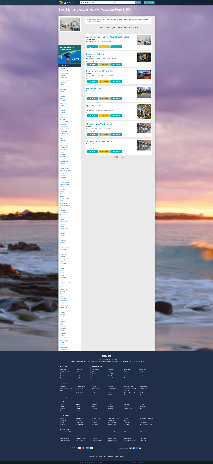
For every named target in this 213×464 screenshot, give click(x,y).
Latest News (63, 375)
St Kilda (62, 422)
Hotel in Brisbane (64, 438)
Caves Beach (63, 307)
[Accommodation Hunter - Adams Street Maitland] (144, 40)
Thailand (126, 378)
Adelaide (62, 406)
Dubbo (62, 219)
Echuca (62, 335)
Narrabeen (63, 96)
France (110, 371)
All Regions (63, 386)
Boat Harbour (64, 133)
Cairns (125, 406)
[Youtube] (140, 448)
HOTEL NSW (106, 355)
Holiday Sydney (128, 434)
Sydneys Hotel (143, 436)
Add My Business (64, 371)
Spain (125, 371)
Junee (62, 238)
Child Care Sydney (144, 432)
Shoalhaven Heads (65, 170)
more (120, 157)
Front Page (78, 373)
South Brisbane (112, 422)
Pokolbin (62, 101)
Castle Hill (63, 119)
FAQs (61, 378)
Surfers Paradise (96, 418)
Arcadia (62, 154)
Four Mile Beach (112, 424)
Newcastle (63, 149)
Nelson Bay (63, 108)
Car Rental (94, 438)
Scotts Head (63, 326)
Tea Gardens (63, 266)
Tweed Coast (143, 395)
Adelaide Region (64, 397)
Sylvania (62, 214)
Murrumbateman (65, 80)
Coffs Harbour (64, 180)
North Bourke (64, 305)
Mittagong (63, 115)
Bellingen (63, 277)
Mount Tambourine (65, 410)
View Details (116, 47)
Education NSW (80, 434)
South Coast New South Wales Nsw (130, 389)
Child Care (126, 432)
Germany (141, 371)
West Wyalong (64, 184)
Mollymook (63, 77)
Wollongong (63, 131)
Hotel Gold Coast (80, 438)
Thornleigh (63, 254)
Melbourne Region (128, 386)
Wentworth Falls (65, 282)
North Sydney (64, 228)
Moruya (62, 321)
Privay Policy (79, 378)
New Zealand (142, 369)
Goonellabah (63, 103)
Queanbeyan (63, 286)
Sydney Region (144, 386)
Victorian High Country (130, 392)
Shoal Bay (63, 98)
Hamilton (62, 273)
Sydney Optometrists (65, 440)
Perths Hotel (127, 436)
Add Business (150, 2)
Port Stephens (95, 392)
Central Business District (146, 418)
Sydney (62, 152)
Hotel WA (62, 436)
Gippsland (126, 395)
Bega (61, 261)
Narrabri (62, 233)
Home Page (63, 369)
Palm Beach (63, 300)
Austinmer (63, 212)
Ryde (61, 324)
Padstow (62, 345)
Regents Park (64, 347)
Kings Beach (95, 422)
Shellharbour (63, 203)
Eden (61, 142)
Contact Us (79, 369)
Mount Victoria (64, 168)
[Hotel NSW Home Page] (145, 2)
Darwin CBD (95, 420)
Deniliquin (63, 317)
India (140, 373)
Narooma (63, 224)
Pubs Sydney (143, 438)
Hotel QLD (142, 434)
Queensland (111, 386)
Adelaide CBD (63, 420)
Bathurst (62, 140)
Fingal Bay (63, 263)
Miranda (62, 110)
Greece (94, 375)
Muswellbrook (64, 221)
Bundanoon (63, 124)
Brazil (125, 373)
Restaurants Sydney (97, 440)
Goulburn (63, 156)
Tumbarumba (63, 284)
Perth (109, 404)
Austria (141, 375)
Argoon (62, 314)
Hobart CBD (127, 420)
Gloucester (63, 210)
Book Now (105, 47)
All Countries (95, 369)
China (116, 456)
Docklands (62, 424)
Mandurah (110, 408)
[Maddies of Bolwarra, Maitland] (144, 57)
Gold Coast (127, 404)
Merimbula (63, 177)
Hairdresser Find (96, 434)
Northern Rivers (96, 388)
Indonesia (110, 378)
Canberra (78, 406)
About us (78, 371)
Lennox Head (64, 87)
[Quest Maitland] (144, 113)
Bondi (141, 420)
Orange (62, 173)
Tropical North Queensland (111, 393)
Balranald (63, 328)
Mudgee (62, 135)
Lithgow (62, 275)
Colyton (62, 293)
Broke (62, 270)
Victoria (94, 386)
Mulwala (62, 201)
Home (61, 13)
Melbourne (94, 404)
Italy (93, 371)
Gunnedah (63, 333)
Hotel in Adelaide (96, 436)
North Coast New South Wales (66, 389)
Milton (62, 303)
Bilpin (62, 191)
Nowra (62, 207)
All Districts (63, 418)
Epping (62, 296)
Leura (62, 226)
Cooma (62, 268)
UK (97, 456)
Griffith (62, 217)
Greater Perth (79, 392)
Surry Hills (126, 424)
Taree (62, 319)
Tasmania (142, 390)
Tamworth (63, 240)
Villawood (63, 349)
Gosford (62, 279)
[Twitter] (133, 448)
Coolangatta (127, 422)
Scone (62, 196)
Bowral (62, 84)
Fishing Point (64, 122)
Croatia (94, 373)
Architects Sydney (80, 432)
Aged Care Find (112, 438)
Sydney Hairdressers (113, 434)
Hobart (141, 408)
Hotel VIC (78, 436)
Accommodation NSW (65, 432)
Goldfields (78, 397)
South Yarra (95, 424)
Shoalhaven (143, 392)
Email (93, 47)
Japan (93, 378)
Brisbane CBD (111, 420)
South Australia (112, 388)
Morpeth (62, 117)
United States (127, 369)
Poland (110, 375)
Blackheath (63, 331)
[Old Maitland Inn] (144, 92)
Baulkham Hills (64, 166)
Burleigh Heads (80, 424)
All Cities (62, 404)
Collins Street (79, 422)
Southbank (126, 418)
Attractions (95, 432)
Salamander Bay (64, 73)
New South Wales (80, 386)
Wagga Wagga (64, 182)
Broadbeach (79, 420)
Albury (62, 235)
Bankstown (63, 249)
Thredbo (62, 112)
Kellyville (63, 82)
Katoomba (63, 245)
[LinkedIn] (130, 448)
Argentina (142, 378)
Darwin (93, 406)
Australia (110, 369)
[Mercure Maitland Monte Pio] (144, 74)
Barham (62, 256)
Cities (66, 13)
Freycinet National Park (146, 424)
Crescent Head (64, 129)
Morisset (62, 68)
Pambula (62, 138)
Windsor (62, 75)
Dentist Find (63, 434)
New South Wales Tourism (112, 441)
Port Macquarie (64, 198)
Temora (62, 312)
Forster (62, 163)
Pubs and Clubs (80, 440)
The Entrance (64, 126)
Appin (62, 310)
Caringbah (63, 189)
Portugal (126, 375)
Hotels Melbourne (112, 436)
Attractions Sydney (113, 432)
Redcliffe (78, 408)
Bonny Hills (63, 147)
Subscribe (78, 375)
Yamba (62, 105)
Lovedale (62, 91)
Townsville (94, 408)
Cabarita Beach (64, 145)
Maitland (71, 13)
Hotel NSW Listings (138, 462)
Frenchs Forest (64, 247)
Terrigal (62, 94)
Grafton (62, 252)
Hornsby (62, 242)
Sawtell (62, 194)
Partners (62, 373)
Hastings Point (64, 259)
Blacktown (63, 298)
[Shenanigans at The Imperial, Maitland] (144, 128)
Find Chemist (127, 438)
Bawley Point (64, 70)
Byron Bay (62, 408)
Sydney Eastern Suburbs (114, 418)
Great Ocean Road (97, 397)
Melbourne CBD (80, 418)
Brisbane (142, 404)
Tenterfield (63, 338)
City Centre (143, 422)
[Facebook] (137, 448)
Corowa (62, 291)
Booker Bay (63, 289)
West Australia (80, 388)
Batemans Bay (64, 161)
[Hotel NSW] (68, 3)
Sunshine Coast (144, 388)
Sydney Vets (143, 440)
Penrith (62, 175)
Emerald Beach (64, 231)
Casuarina (63, 89)
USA (100, 456)
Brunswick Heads (65, 205)
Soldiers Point (64, 340)
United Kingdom (112, 373)
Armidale (62, 159)
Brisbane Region (64, 392)
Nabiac (62, 342)
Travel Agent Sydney (129, 440)
